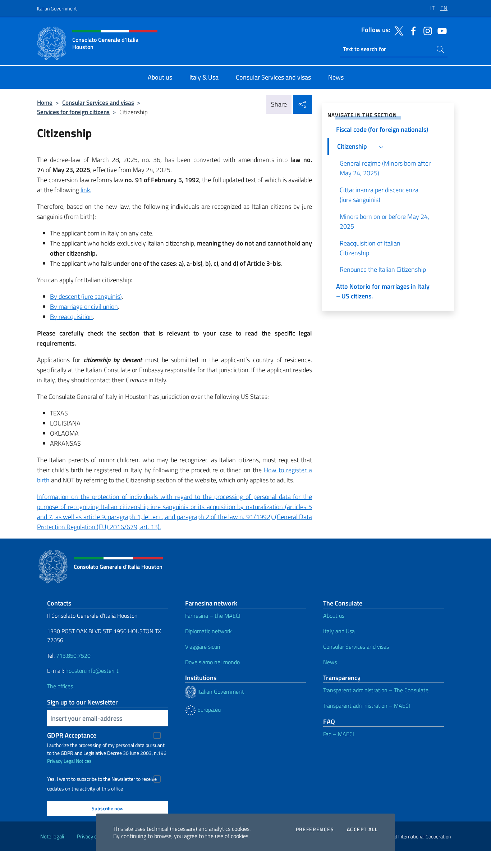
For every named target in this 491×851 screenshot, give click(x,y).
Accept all (362, 829)
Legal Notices (78, 761)
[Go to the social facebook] (411, 30)
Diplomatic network (208, 631)
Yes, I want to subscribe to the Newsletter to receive (102, 779)
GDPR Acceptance (71, 735)
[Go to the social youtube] (440, 30)
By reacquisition (71, 316)
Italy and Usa (339, 631)
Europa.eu (208, 709)
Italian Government (57, 8)
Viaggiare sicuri (202, 646)
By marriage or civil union (84, 306)
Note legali (52, 836)
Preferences (315, 829)
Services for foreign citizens (73, 111)
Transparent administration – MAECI (366, 705)
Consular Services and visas (98, 102)
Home (44, 102)
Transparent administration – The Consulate (375, 690)
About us (333, 615)
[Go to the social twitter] (397, 30)
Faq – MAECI (338, 734)
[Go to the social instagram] (426, 30)
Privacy (55, 761)
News (330, 662)
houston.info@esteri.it (92, 670)
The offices (60, 686)
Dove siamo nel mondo (212, 662)
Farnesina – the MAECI (212, 615)
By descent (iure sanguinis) (86, 296)
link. (86, 190)
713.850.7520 (73, 655)
